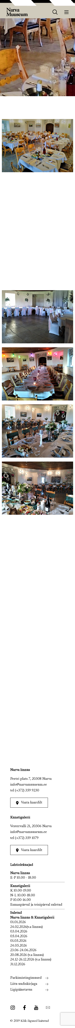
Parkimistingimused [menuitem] (26, 978)
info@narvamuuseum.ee (28, 784)
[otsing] (55, 12)
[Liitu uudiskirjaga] (46, 1008)
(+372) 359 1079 (27, 838)
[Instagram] (14, 1008)
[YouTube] (36, 1008)
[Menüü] (66, 12)
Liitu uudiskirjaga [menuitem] (23, 984)
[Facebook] (24, 1008)
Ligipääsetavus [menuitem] (21, 989)
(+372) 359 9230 (27, 790)
